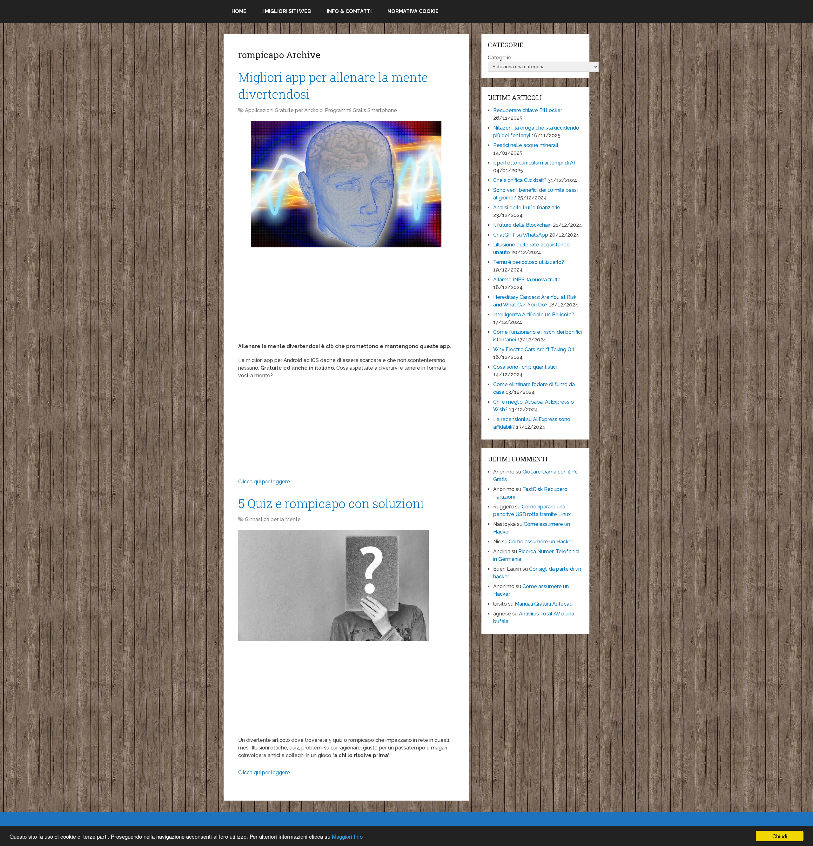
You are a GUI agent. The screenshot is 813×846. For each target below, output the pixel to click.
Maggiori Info (347, 836)
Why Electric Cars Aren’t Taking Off (533, 349)
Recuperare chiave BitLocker (527, 110)
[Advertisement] (346, 298)
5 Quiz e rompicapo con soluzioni (331, 503)
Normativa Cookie (413, 11)
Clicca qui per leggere (264, 482)
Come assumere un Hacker (541, 542)
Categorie (499, 58)
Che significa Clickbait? (520, 180)
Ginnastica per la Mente (273, 519)
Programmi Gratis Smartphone (361, 110)
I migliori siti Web (286, 11)
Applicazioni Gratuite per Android (284, 110)
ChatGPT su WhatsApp (520, 235)
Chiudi (779, 836)
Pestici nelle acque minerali (525, 145)
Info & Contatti (349, 11)
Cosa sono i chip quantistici (525, 367)
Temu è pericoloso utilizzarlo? (528, 262)
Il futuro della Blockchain (522, 225)
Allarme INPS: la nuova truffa (527, 280)
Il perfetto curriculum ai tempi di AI (534, 163)
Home (239, 11)
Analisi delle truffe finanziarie (526, 208)
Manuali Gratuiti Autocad (544, 604)
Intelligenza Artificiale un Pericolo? (533, 315)
